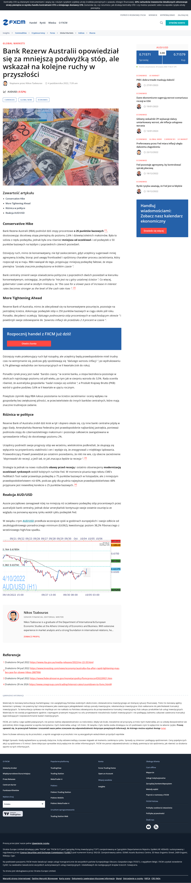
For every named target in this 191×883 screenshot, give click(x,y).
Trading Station (57, 773)
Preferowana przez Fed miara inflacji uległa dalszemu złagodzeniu (159, 145)
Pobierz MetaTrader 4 (60, 803)
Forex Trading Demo (107, 768)
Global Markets (66, 33)
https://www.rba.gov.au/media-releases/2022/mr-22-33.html (61, 662)
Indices (81, 33)
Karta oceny (64, 878)
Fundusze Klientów (11, 790)
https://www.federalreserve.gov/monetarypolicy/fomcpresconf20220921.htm (71, 678)
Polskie (7, 804)
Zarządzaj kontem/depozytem (159, 783)
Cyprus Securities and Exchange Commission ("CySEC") (46, 852)
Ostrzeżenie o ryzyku (133, 878)
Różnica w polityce (15, 208)
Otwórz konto (177, 22)
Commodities (21, 33)
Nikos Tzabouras (34, 83)
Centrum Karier (9, 784)
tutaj (163, 728)
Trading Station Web (59, 816)
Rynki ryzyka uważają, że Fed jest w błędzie (159, 185)
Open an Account (105, 773)
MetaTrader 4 (56, 779)
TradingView (56, 768)
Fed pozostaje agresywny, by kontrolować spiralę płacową (158, 166)
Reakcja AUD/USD (15, 212)
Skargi (119, 878)
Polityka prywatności (155, 813)
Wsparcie (153, 15)
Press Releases (9, 779)
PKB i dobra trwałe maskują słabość (155, 79)
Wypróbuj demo (167, 15)
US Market (154, 76)
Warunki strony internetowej (16, 878)
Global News (26, 100)
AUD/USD (162, 47)
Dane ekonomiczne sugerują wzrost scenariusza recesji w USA (162, 99)
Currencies (10, 100)
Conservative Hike (15, 198)
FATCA (147, 878)
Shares (92, 33)
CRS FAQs (155, 878)
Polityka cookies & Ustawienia (159, 807)
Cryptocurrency (38, 33)
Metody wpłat (152, 789)
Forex (52, 33)
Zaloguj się (183, 15)
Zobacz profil (32, 636)
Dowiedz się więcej (154, 230)
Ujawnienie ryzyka (40, 843)
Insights (6, 33)
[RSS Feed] (156, 827)
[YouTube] (148, 827)
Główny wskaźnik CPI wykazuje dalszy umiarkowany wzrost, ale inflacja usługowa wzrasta (159, 122)
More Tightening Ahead (18, 203)
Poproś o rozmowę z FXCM (133, 15)
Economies (43, 100)
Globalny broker (10, 768)
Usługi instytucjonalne (155, 778)
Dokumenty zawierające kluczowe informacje (93, 878)
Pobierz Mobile (57, 797)
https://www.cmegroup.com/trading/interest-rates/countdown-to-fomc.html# (70, 684)
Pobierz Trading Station (61, 792)
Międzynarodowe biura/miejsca (16, 773)
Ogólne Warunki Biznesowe (45, 878)
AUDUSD (12, 91)
